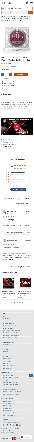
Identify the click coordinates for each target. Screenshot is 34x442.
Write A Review (18, 189)
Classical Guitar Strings (10, 321)
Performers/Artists (8, 410)
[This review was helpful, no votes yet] (25, 232)
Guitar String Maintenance (10, 389)
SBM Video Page (8, 406)
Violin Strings (11, 16)
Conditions (17, 428)
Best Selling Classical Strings (11, 330)
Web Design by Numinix (7, 432)
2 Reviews (13, 66)
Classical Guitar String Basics (11, 382)
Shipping (5, 349)
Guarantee (4, 428)
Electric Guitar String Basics (11, 387)
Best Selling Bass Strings (10, 337)
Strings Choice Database (10, 377)
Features (6, 139)
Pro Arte (6, 18)
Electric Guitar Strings (9, 325)
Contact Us (6, 344)
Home (3, 16)
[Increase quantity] (10, 74)
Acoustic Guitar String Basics (11, 384)
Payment (5, 351)
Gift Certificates (7, 361)
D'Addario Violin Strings (24, 16)
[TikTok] (13, 425)
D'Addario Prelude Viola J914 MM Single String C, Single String (24, 293)
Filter (30, 12)
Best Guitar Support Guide (11, 394)
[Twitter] (7, 425)
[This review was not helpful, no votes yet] (29, 232)
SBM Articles (7, 401)
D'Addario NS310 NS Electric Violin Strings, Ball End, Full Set (8, 293)
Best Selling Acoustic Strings (11, 333)
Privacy (10, 428)
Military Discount (8, 358)
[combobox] (23, 204)
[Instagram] (10, 425)
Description (7, 94)
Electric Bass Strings (9, 328)
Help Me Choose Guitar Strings (12, 391)
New (4, 316)
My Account (6, 354)
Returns (5, 363)
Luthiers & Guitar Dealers (10, 415)
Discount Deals (7, 318)
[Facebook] (3, 425)
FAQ (4, 347)
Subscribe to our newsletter (11, 422)
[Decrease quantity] (2, 74)
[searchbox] (10, 198)
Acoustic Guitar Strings (10, 323)
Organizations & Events (10, 413)
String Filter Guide (8, 375)
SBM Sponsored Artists (10, 403)
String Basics (7, 380)
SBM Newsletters (8, 408)
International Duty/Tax (9, 366)
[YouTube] (16, 425)
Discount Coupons (8, 356)
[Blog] (20, 425)
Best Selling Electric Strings (11, 335)
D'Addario (16, 144)
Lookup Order (7, 368)
